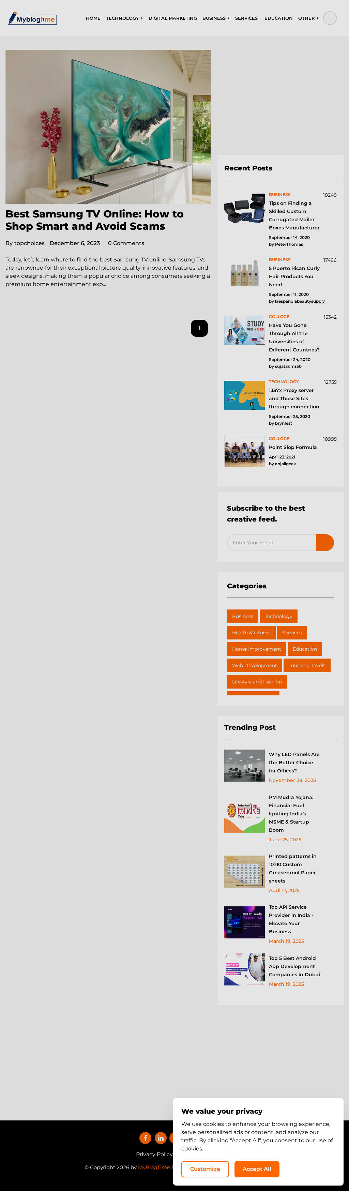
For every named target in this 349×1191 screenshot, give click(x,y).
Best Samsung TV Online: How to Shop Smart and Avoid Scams (94, 220)
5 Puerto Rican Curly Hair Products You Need (294, 276)
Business (242, 616)
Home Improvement (256, 649)
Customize (205, 1169)
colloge (279, 316)
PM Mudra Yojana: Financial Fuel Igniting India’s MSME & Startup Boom (291, 813)
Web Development (254, 665)
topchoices (25, 243)
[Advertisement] (280, 102)
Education (305, 649)
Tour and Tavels (307, 665)
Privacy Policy (154, 1154)
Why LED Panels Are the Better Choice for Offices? (294, 762)
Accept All (257, 1169)
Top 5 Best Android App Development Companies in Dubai (294, 966)
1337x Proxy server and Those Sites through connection (294, 398)
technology (284, 381)
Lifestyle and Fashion (257, 682)
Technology (278, 616)
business (280, 194)
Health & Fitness (251, 633)
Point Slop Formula (293, 447)
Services (292, 633)
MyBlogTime (154, 1167)
